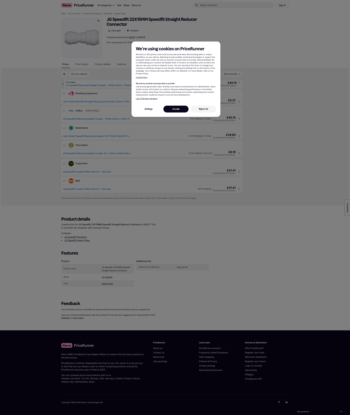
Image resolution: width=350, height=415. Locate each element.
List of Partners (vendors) (146, 99)
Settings (148, 109)
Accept (176, 109)
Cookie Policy (142, 77)
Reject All (203, 109)
